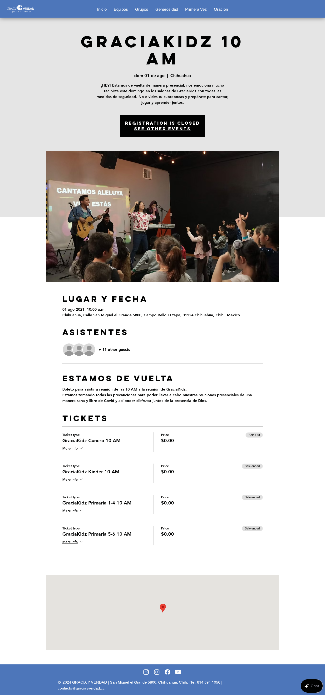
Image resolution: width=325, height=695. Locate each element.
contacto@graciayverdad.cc (81, 688)
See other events (162, 129)
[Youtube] (178, 671)
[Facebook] (167, 671)
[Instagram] (146, 671)
